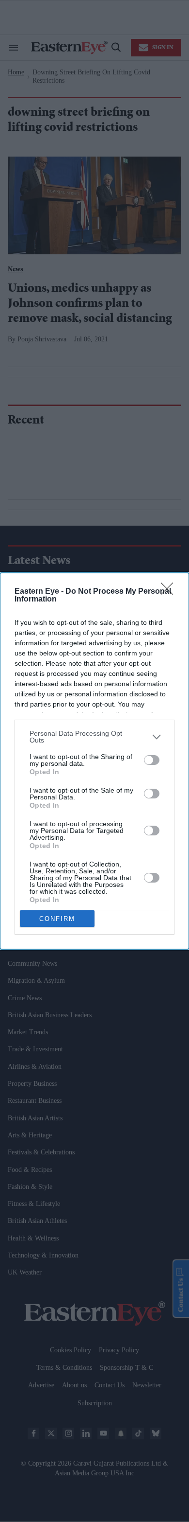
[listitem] (94, 736)
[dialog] (94, 761)
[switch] (151, 760)
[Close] (170, 592)
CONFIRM (57, 918)
